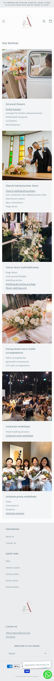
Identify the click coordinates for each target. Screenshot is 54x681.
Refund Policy (12, 587)
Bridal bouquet (13, 109)
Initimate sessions (15, 513)
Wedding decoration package (21, 284)
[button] (3, 21)
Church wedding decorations (20, 190)
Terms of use (12, 580)
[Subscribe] (45, 653)
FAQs (8, 561)
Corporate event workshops (19, 435)
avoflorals (23, 676)
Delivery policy (13, 567)
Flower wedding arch (16, 288)
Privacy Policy (12, 574)
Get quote (10, 636)
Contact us (11, 543)
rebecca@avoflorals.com (18, 632)
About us (10, 536)
